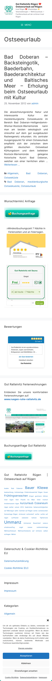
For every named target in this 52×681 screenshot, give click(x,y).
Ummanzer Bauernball (32, 523)
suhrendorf (30, 514)
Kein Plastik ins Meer (25, 500)
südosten (25, 518)
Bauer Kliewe (36, 488)
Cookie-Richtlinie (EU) (16, 568)
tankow (34, 518)
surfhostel (14, 518)
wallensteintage (42, 527)
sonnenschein (43, 511)
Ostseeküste (11, 177)
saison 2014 (19, 507)
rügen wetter (9, 507)
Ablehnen (26, 663)
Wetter (13, 534)
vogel (21, 527)
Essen (46, 492)
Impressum (43, 677)
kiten (38, 500)
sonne (35, 511)
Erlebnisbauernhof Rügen (34, 492)
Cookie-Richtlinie (12, 677)
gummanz (38, 496)
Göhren (45, 496)
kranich (45, 500)
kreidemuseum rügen (11, 503)
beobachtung (8, 492)
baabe (6, 488)
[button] (47, 620)
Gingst (31, 496)
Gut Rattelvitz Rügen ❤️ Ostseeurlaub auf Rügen (29, 5)
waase (30, 527)
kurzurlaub (26, 503)
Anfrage (39, 303)
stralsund (22, 514)
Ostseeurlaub (28, 186)
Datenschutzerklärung (28, 677)
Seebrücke (28, 507)
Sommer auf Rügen (25, 511)
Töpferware (44, 518)
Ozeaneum (41, 503)
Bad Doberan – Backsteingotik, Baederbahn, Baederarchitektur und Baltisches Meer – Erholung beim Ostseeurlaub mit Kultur (26, 77)
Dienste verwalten (25, 648)
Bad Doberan (36, 173)
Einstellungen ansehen (26, 671)
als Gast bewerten (26, 357)
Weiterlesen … (12, 164)
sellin (16, 511)
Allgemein (12, 173)
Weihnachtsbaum (10, 531)
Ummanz (12, 522)
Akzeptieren (26, 655)
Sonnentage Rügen (11, 514)
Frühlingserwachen (16, 495)
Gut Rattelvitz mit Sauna (26, 270)
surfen (37, 514)
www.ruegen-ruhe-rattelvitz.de (22, 399)
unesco (45, 523)
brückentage (19, 492)
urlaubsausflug (9, 527)
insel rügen (8, 500)
